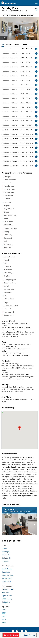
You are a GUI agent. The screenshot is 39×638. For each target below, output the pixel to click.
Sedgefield (6, 602)
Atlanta (4, 548)
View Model (36, 49)
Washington (6, 552)
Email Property (29, 635)
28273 (4, 610)
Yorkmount (6, 593)
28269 (4, 623)
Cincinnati (5, 555)
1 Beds (9, 44)
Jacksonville (6, 558)
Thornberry (9, 509)
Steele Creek (6, 582)
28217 (4, 616)
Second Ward (7, 578)
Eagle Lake (6, 572)
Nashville (5, 561)
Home (3, 15)
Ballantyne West (7, 589)
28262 (4, 619)
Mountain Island (7, 575)
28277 (4, 613)
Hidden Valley (7, 599)
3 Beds (24, 44)
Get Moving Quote (11, 635)
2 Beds (16, 44)
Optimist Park (7, 596)
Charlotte (20, 15)
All (3, 44)
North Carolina (11, 15)
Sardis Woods (7, 569)
